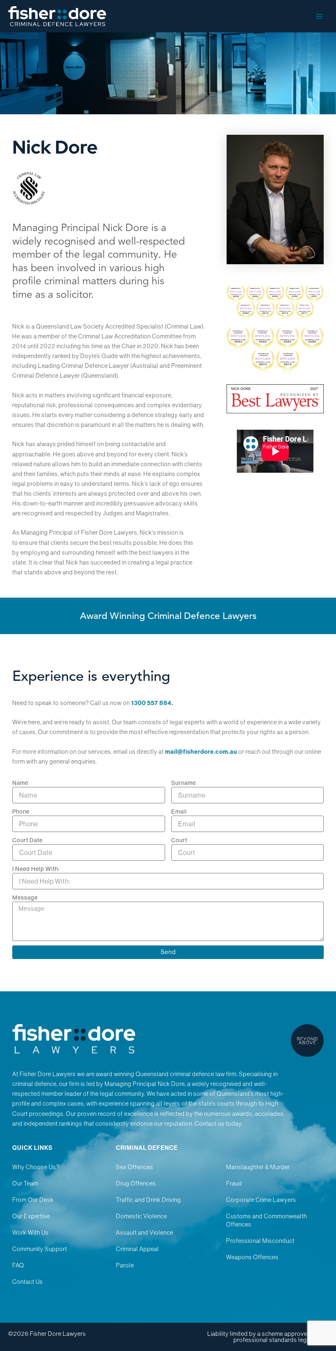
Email (179, 811)
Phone (21, 811)
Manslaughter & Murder (258, 1167)
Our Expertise (31, 1216)
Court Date (27, 840)
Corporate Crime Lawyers (261, 1200)
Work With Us (30, 1232)
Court (179, 840)
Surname (183, 783)
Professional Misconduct (260, 1241)
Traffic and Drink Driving (148, 1200)
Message (25, 897)
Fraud (234, 1183)
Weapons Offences (252, 1257)
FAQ (18, 1265)
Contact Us (27, 1281)
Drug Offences (136, 1183)
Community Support (39, 1249)
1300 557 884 (151, 703)
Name (20, 783)
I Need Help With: (36, 869)
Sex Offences (134, 1167)
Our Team (25, 1183)
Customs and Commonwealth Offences (266, 1220)
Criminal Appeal (137, 1249)
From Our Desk (33, 1200)
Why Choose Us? (35, 1167)
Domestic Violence (141, 1216)
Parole (125, 1265)
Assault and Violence (144, 1232)
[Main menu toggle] (319, 16)
